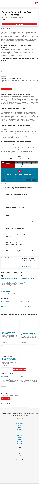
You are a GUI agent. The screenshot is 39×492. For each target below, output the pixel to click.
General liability (5, 291)
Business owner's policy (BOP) (9, 278)
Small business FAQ (4, 306)
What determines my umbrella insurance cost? (17, 214)
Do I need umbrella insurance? (14, 201)
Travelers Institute (19, 443)
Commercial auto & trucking (27, 278)
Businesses (19, 425)
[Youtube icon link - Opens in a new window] (18, 418)
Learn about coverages (26, 266)
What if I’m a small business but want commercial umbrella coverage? (16, 243)
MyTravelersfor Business (5, 301)
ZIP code (3, 19)
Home (3, 5)
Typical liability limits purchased (25, 306)
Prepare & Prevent (19, 429)
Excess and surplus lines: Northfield (9, 66)
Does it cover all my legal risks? (15, 228)
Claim (21, 376)
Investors (19, 439)
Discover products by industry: (6, 83)
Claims (19, 427)
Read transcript (3, 183)
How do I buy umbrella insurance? (15, 207)
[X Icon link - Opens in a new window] (19, 418)
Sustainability (19, 441)
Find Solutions (6, 89)
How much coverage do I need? (15, 222)
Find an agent (19, 24)
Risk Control (4, 376)
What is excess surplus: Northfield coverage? (15, 235)
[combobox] (6, 21)
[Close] (37, 485)
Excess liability (5, 64)
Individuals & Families (19, 423)
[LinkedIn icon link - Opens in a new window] (21, 418)
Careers (19, 437)
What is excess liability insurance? (15, 251)
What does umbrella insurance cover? (16, 194)
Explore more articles (19, 369)
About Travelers (19, 435)
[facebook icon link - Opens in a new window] (16, 418)
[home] (4, 3)
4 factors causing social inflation (25, 301)
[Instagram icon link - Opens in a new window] (23, 418)
